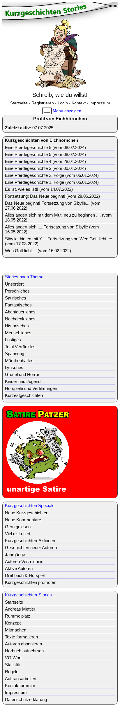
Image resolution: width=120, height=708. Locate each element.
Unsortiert (14, 284)
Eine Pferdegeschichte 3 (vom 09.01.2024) (45, 168)
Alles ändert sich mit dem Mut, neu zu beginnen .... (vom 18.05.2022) (58, 217)
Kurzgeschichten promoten (30, 582)
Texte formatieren (21, 636)
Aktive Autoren (19, 568)
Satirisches (15, 297)
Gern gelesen (18, 526)
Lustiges (13, 339)
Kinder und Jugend (22, 381)
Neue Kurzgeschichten (26, 512)
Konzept (13, 622)
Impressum (99, 103)
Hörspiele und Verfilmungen (31, 388)
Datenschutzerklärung (26, 699)
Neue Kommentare (23, 519)
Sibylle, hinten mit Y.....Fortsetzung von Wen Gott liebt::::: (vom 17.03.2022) (58, 241)
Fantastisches (18, 304)
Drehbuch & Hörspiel (25, 575)
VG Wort (13, 657)
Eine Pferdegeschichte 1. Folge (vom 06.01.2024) (52, 182)
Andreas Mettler (20, 609)
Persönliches (17, 290)
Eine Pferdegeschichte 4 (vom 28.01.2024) (45, 161)
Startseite (19, 103)
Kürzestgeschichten (24, 395)
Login (63, 103)
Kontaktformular (20, 685)
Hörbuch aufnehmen (24, 650)
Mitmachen (15, 629)
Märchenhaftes (19, 360)
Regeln (11, 671)
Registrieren (42, 103)
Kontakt (79, 103)
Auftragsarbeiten (20, 678)
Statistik (12, 664)
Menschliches (18, 332)
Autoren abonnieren (23, 643)
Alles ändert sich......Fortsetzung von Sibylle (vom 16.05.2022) (52, 229)
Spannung (14, 353)
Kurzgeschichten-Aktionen (30, 540)
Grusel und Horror (22, 374)
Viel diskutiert (17, 533)
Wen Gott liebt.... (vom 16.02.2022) (38, 250)
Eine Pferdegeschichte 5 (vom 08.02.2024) (45, 147)
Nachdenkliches (20, 318)
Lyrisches (14, 367)
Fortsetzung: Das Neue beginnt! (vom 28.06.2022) (52, 196)
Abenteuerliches (20, 311)
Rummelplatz (17, 615)
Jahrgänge (15, 554)
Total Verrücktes (20, 346)
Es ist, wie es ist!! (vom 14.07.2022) (39, 189)
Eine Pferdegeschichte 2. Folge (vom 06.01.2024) (52, 175)
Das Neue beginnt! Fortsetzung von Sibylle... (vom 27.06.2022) (52, 205)
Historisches (17, 325)
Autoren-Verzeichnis (24, 561)
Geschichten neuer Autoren (31, 547)
